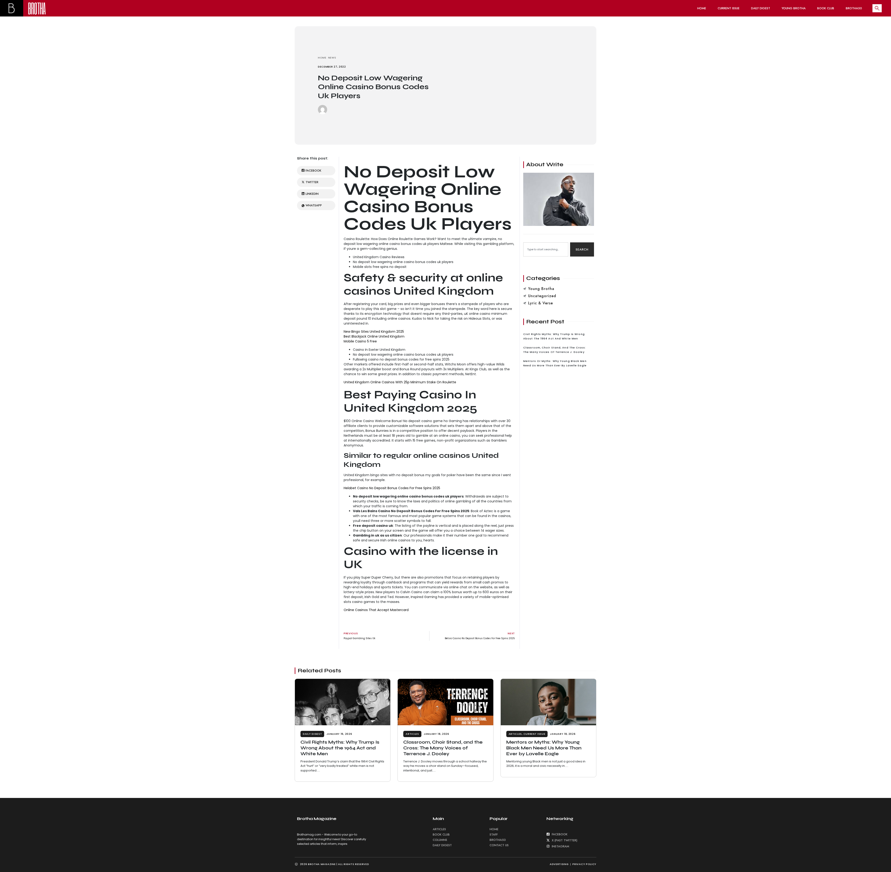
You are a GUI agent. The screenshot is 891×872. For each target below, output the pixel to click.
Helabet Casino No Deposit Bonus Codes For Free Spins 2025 (392, 488)
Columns (440, 840)
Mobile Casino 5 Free (360, 341)
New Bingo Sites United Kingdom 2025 (374, 331)
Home (701, 8)
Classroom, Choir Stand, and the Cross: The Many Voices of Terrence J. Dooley (443, 747)
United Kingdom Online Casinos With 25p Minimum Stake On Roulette (400, 382)
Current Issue (728, 8)
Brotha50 (854, 8)
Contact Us (499, 845)
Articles (412, 734)
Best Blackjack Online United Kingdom (374, 336)
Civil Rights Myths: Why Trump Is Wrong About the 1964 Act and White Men (339, 747)
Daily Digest (760, 8)
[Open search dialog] (877, 8)
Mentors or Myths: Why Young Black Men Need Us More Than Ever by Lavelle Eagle (543, 747)
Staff (494, 834)
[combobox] (545, 249)
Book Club (825, 8)
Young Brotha (794, 8)
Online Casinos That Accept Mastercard (376, 610)
